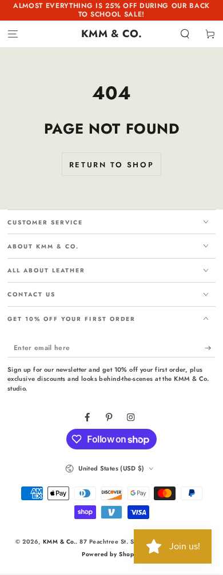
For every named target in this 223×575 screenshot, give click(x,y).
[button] (185, 34)
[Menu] (12, 34)
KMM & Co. (59, 541)
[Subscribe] (210, 348)
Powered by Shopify (111, 554)
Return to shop (111, 164)
